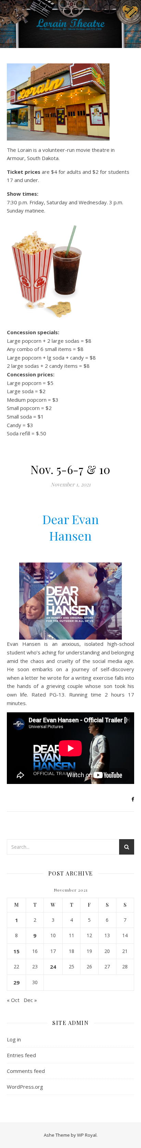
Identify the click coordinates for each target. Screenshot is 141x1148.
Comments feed (26, 1070)
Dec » (30, 999)
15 (16, 951)
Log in (14, 1039)
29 (16, 982)
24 (53, 966)
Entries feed (21, 1055)
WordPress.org (25, 1086)
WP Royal (87, 1135)
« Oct (13, 999)
